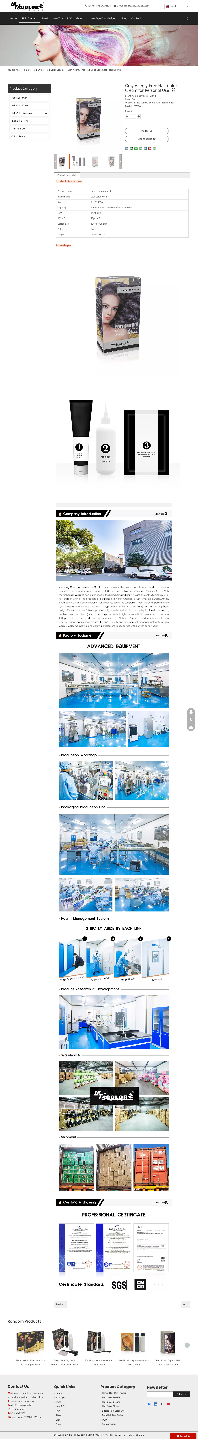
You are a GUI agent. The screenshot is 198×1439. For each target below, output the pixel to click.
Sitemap (140, 1435)
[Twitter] (162, 1404)
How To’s (60, 1406)
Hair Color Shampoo (21, 113)
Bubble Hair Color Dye (113, 1411)
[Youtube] (168, 1404)
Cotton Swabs (18, 136)
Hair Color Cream (20, 105)
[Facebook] (149, 1404)
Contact (59, 1424)
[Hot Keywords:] (187, 19)
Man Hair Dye (18, 129)
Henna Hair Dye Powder (114, 1393)
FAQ (58, 1411)
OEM (104, 1420)
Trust (58, 1402)
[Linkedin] (155, 1404)
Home (59, 1393)
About (59, 1415)
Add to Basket (145, 139)
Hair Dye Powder (19, 98)
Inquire (144, 131)
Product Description (67, 175)
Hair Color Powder (111, 1397)
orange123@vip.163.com (136, 6)
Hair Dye (60, 1397)
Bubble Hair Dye (19, 121)
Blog (58, 1420)
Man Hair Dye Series (112, 1415)
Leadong (130, 1435)
